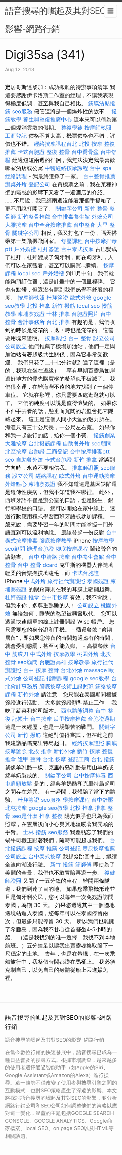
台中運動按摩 (98, 475)
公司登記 (34, 678)
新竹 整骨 (96, 208)
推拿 (33, 597)
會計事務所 (31, 322)
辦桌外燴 (16, 184)
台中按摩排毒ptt (90, 451)
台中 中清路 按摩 (49, 556)
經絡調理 (16, 176)
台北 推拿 (58, 322)
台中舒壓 (102, 799)
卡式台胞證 (31, 151)
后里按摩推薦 (70, 718)
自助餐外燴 (76, 443)
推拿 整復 (51, 816)
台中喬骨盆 (85, 151)
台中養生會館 (88, 556)
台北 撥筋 (103, 759)
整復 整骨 (58, 151)
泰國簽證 (98, 581)
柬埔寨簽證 (31, 313)
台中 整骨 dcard (38, 564)
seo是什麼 (25, 816)
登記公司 (39, 184)
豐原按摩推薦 (98, 848)
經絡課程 (46, 475)
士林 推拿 (58, 313)
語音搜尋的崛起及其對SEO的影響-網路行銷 (60, 19)
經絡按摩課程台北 (55, 143)
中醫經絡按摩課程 (66, 168)
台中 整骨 (80, 338)
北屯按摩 (16, 807)
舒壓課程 (72, 241)
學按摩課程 (76, 799)
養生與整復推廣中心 (47, 119)
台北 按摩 (54, 759)
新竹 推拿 (85, 459)
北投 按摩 (90, 143)
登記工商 (78, 759)
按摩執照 (55, 338)
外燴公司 (102, 216)
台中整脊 (84, 224)
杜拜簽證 (48, 249)
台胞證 (36, 451)
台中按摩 (41, 718)
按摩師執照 (97, 127)
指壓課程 (57, 678)
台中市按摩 (54, 597)
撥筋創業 (104, 435)
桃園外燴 (88, 654)
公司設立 (16, 346)
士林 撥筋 (34, 832)
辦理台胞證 (40, 548)
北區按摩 (16, 451)
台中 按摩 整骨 (41, 670)
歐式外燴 (81, 297)
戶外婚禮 (25, 249)
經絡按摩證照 (88, 743)
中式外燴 (35, 581)
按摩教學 (103, 540)
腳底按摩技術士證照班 (66, 686)
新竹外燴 (28, 694)
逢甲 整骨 (29, 759)
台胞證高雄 (52, 662)
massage (95, 670)
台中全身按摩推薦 (50, 224)
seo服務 (22, 111)
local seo (29, 273)
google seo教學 (89, 678)
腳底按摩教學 (55, 540)
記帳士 (20, 718)
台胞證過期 (101, 718)
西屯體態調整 (77, 710)
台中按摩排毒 (90, 775)
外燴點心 (16, 483)
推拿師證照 (85, 467)
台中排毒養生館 (71, 216)
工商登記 (16, 135)
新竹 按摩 (88, 751)
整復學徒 (72, 127)
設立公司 (104, 338)
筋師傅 (83, 864)
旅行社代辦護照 (66, 581)
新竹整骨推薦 (34, 216)
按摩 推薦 (45, 848)
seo (9, 459)
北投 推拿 (38, 305)
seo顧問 (101, 443)
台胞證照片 (85, 313)
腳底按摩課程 (72, 548)
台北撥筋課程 (44, 443)
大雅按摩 (16, 224)
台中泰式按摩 (77, 249)
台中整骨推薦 (99, 176)
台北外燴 (71, 670)
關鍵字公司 (69, 208)
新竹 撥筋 (63, 305)
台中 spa (100, 168)
